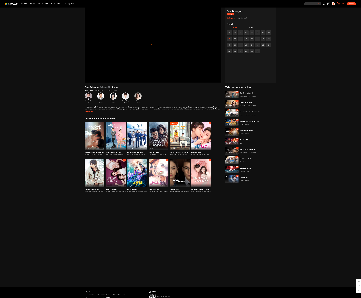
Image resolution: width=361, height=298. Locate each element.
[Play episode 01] (229, 32)
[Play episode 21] (252, 45)
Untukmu (24, 4)
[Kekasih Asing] (180, 173)
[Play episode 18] (235, 45)
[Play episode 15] (263, 39)
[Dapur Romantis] (158, 173)
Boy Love (32, 4)
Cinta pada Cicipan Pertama (200, 189)
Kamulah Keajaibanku (92, 189)
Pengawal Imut (196, 152)
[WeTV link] (11, 3)
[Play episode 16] (268, 39)
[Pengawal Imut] (201, 136)
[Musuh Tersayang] (116, 173)
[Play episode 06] (257, 32)
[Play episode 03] (240, 32)
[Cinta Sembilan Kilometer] (137, 136)
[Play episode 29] (252, 51)
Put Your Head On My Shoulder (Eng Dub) (183, 152)
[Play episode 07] (263, 32)
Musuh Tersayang (111, 189)
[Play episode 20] (246, 45)
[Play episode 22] (257, 45)
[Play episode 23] (263, 45)
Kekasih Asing (174, 189)
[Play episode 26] (235, 51)
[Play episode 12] (246, 39)
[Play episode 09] (229, 39)
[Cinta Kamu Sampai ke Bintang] (94, 136)
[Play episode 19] (240, 45)
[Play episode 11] (240, 39)
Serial (53, 4)
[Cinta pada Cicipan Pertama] (201, 173)
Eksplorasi (70, 4)
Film (46, 4)
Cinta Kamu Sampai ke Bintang (94, 152)
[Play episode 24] (268, 45)
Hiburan (40, 4)
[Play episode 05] (252, 32)
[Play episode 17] (229, 45)
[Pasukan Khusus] (158, 136)
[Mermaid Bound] (137, 173)
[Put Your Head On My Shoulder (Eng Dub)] (180, 136)
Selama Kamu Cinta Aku (113, 152)
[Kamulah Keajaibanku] (94, 173)
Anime (59, 4)
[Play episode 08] (268, 32)
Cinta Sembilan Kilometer (135, 152)
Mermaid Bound (132, 189)
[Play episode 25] (229, 51)
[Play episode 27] (240, 51)
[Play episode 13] (252, 39)
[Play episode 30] (257, 51)
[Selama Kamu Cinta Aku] (116, 136)
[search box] (319, 4)
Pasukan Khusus (154, 152)
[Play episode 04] (246, 32)
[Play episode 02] (235, 32)
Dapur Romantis (154, 189)
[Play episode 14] (257, 39)
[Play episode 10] (235, 39)
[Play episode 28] (246, 51)
